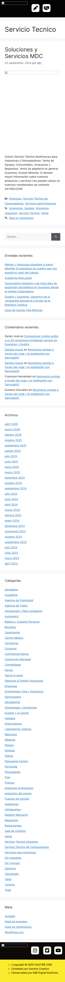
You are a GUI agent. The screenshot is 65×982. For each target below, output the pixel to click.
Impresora (42, 208)
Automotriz (12, 616)
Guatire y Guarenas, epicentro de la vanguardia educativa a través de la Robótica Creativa (27, 300)
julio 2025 (11, 456)
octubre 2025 (13, 440)
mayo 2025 (12, 467)
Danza (9, 670)
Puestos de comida (17, 798)
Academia (11, 595)
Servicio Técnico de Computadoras (27, 847)
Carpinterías (12, 632)
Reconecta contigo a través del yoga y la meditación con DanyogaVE (29, 353)
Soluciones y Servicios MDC (24, 52)
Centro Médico (14, 637)
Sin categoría (13, 857)
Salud (8, 836)
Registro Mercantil (16, 814)
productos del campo (18, 793)
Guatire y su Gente (17, 713)
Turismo (10, 884)
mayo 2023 (12, 558)
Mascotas (11, 734)
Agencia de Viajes (16, 605)
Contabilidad (13, 664)
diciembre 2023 (15, 526)
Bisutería (10, 627)
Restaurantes (13, 825)
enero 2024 (12, 520)
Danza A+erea (14, 675)
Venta (44, 213)
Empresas (15, 198)
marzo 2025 (12, 472)
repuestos (11, 213)
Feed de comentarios (18, 927)
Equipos (29, 208)
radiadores (11, 804)
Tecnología (11, 874)
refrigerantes (13, 809)
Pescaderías (12, 772)
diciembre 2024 (15, 477)
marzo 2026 (12, 429)
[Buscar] (55, 237)
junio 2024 (11, 499)
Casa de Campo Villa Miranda (23, 310)
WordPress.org (14, 932)
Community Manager (18, 659)
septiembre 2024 (16, 488)
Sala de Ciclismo (15, 831)
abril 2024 (11, 504)
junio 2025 (11, 461)
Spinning (10, 868)
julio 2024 (11, 493)
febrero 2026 (13, 434)
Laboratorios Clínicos (18, 729)
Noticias (10, 750)
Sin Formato (12, 863)
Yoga (8, 890)
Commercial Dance (17, 654)
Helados (10, 718)
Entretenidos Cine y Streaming (24, 691)
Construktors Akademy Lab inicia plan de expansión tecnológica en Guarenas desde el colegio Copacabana (32, 287)
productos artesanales (19, 788)
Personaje (11, 766)
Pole (7, 777)
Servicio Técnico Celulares (21, 841)
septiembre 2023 (16, 542)
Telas (8, 879)
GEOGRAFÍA (12, 702)
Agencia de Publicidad (19, 600)
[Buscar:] (28, 237)
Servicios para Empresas (40, 203)
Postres (9, 782)
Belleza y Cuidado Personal (22, 621)
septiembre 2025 (15, 445)
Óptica (9, 755)
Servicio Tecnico (29, 213)
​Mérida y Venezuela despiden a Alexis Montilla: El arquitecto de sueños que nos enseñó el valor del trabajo (31, 268)
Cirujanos (11, 648)
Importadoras (13, 723)
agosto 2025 (13, 451)
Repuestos (11, 820)
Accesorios (16, 208)
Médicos (10, 739)
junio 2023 (11, 552)
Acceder (10, 916)
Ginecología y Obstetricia (21, 707)
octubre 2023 (13, 536)
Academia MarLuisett (18, 278)
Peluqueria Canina (16, 761)
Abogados (11, 589)
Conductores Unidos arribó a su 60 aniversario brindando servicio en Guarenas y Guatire (31, 340)
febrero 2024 (13, 515)
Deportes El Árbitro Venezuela (24, 680)
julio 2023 (11, 547)
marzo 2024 (12, 510)
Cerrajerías (11, 643)
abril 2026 (11, 424)
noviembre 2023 (15, 531)
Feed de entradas (16, 921)
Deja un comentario (21, 218)
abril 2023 (11, 563)
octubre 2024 (13, 483)
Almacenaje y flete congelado (23, 611)
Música (9, 745)
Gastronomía (13, 696)
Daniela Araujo (14, 349)
